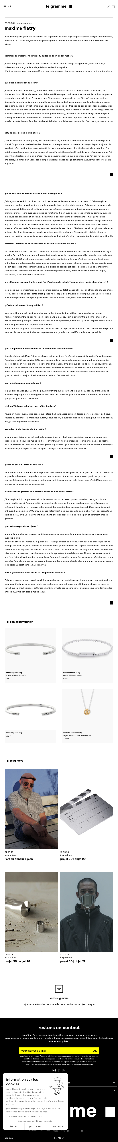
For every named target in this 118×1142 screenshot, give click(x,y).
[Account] (108, 6)
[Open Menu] (5, 6)
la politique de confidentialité (55, 1059)
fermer (13, 1126)
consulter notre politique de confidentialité (24, 1116)
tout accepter (57, 1126)
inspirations (10, 855)
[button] (9, 1138)
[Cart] (113, 6)
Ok (95, 1050)
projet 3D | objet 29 (73, 859)
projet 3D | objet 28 (17, 961)
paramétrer (35, 1126)
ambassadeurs (24, 23)
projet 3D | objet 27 (72, 961)
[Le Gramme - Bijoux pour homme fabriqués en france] (59, 6)
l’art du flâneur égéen (19, 859)
